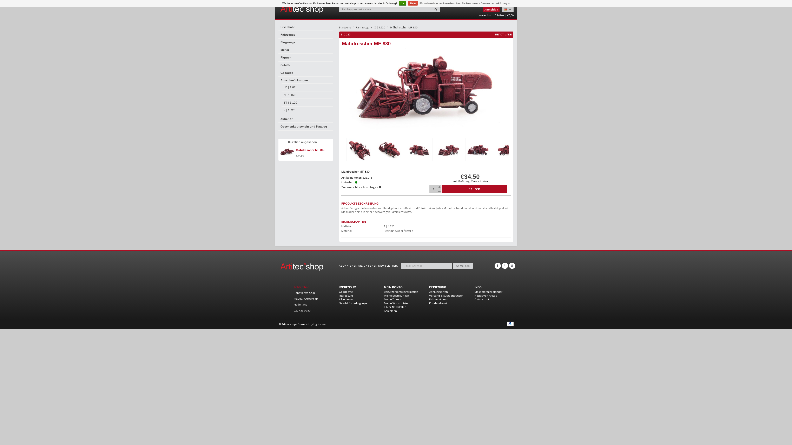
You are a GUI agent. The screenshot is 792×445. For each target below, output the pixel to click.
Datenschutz (482, 299)
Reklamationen (438, 299)
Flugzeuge (287, 42)
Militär (284, 50)
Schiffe (285, 65)
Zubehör (286, 119)
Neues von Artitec (486, 295)
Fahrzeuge (287, 34)
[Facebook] (498, 266)
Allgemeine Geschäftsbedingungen (354, 301)
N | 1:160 (290, 95)
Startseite (345, 27)
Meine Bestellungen (396, 295)
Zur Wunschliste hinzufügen (360, 187)
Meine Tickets (392, 299)
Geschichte (346, 292)
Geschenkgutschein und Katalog (303, 126)
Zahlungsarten (438, 292)
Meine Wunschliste (396, 303)
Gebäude (286, 72)
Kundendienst (438, 303)
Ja (402, 3)
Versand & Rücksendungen (446, 295)
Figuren (285, 57)
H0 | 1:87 (290, 87)
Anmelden (463, 266)
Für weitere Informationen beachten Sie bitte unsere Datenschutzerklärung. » (465, 3)
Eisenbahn (288, 27)
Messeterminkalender (488, 292)
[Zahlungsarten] (510, 324)
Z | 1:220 (289, 110)
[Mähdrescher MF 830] (360, 150)
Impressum (346, 295)
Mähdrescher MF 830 (403, 27)
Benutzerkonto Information (401, 292)
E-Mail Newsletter (395, 307)
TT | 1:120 (290, 102)
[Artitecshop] (293, 9)
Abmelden (390, 311)
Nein (413, 3)
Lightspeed (320, 324)
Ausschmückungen (294, 80)
